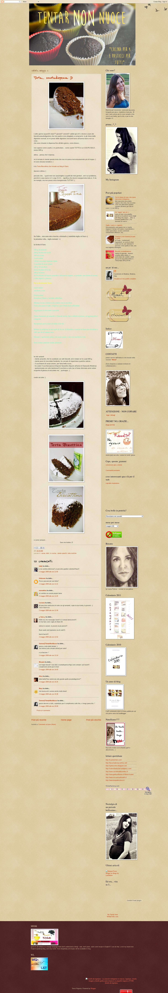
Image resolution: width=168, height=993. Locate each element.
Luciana (42, 603)
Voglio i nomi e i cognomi (114, 225)
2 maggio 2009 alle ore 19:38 (48, 694)
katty (40, 566)
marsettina (42, 590)
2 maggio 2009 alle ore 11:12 (48, 584)
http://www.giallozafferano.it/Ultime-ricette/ (120, 774)
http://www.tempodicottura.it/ (115, 780)
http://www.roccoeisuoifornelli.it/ (116, 777)
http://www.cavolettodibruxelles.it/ (117, 771)
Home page (66, 720)
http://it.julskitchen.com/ (114, 760)
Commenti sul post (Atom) (47, 724)
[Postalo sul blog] (37, 548)
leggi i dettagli (110, 415)
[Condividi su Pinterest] (43, 548)
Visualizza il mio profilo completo (125, 279)
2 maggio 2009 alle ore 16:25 (48, 682)
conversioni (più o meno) (114, 465)
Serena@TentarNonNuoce (48, 643)
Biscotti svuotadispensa (123, 251)
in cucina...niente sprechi (58, 553)
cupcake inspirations (112, 483)
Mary (40, 688)
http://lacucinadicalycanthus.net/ (116, 763)
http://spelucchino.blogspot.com (116, 766)
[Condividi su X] (39, 548)
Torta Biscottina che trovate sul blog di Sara (52, 166)
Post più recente (38, 720)
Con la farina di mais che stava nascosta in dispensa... (125, 198)
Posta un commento (43, 710)
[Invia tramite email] (35, 548)
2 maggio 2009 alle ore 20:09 (48, 706)
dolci (47, 553)
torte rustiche (72, 553)
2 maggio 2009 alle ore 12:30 (48, 610)
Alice (41, 676)
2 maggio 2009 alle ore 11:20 (48, 596)
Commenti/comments (113, 470)
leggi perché (110, 425)
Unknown (42, 578)
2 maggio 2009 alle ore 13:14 (48, 655)
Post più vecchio (93, 720)
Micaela (41, 662)
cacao (43, 553)
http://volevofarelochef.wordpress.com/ (118, 768)
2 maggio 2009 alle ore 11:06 (48, 572)
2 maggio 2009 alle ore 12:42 (48, 637)
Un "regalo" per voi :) (122, 212)
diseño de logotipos (111, 983)
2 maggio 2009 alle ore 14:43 (48, 669)
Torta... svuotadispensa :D (53, 78)
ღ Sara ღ (42, 617)
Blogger (93, 988)
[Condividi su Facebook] (41, 548)
